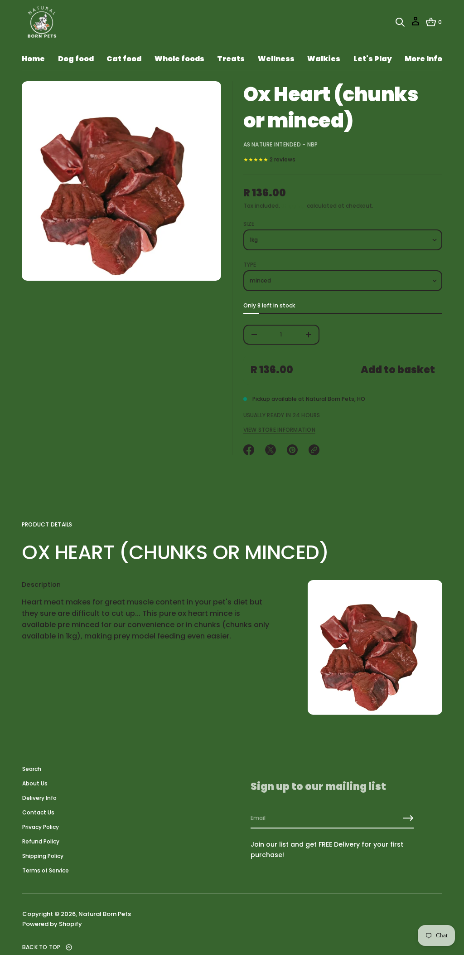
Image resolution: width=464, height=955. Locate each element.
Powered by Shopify (52, 924)
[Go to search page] (400, 22)
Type (249, 264)
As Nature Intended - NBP (280, 144)
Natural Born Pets (104, 914)
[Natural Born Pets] (40, 22)
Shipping (293, 206)
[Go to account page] (415, 24)
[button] (400, 22)
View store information (279, 430)
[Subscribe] (408, 818)
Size (249, 224)
